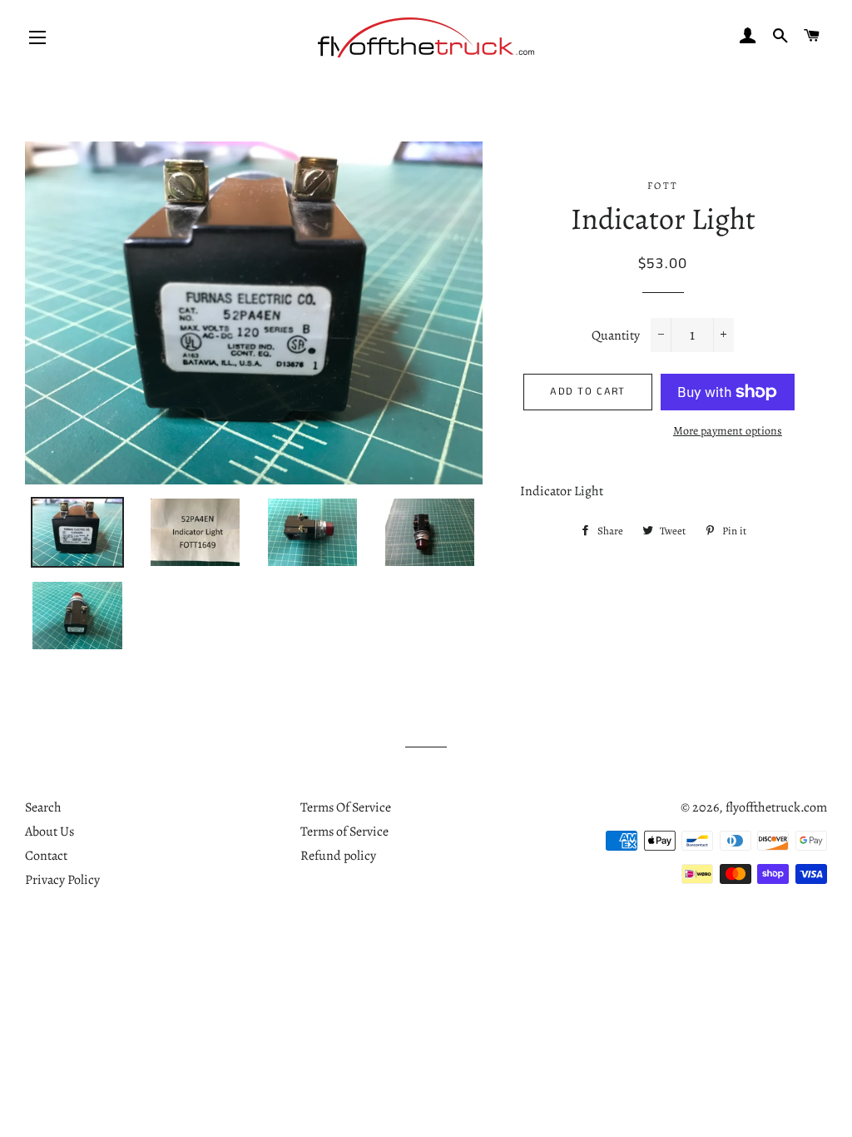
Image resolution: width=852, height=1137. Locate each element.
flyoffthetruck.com (776, 807)
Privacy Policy (62, 880)
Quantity (616, 335)
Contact (46, 856)
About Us (49, 831)
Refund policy (338, 856)
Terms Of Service (345, 807)
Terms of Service (344, 831)
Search (43, 807)
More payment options (727, 431)
